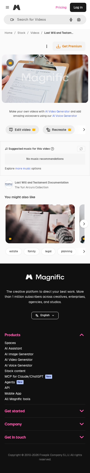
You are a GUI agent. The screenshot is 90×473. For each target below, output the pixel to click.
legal (48, 251)
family (32, 251)
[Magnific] (45, 278)
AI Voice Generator (64, 116)
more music (23, 168)
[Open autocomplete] (10, 19)
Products (12, 334)
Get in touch (15, 437)
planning (66, 251)
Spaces (10, 343)
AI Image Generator (19, 354)
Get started (15, 410)
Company (13, 423)
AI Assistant (13, 348)
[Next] (84, 129)
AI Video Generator (57, 111)
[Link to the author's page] (9, 185)
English (45, 315)
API (7, 388)
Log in (78, 7)
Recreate (56, 131)
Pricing (61, 7)
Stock (21, 33)
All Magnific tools (17, 399)
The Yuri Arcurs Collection (31, 187)
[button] (45, 315)
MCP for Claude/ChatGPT (28, 376)
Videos (34, 33)
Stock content (15, 371)
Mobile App (13, 393)
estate (13, 251)
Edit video (19, 131)
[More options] (46, 46)
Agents (14, 382)
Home (8, 33)
